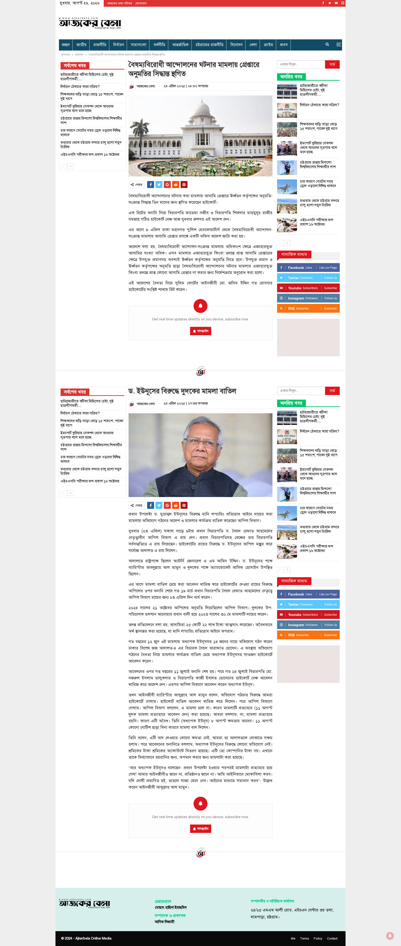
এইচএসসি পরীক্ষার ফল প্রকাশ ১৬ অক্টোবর (316, 222)
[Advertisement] (248, 22)
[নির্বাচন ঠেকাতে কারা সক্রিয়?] (287, 110)
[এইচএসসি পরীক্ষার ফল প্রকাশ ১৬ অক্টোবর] (287, 225)
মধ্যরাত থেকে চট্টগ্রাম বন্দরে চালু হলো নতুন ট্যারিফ (319, 203)
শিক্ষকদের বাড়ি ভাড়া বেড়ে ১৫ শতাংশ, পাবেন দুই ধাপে (318, 126)
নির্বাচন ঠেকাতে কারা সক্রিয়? (319, 105)
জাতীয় (82, 45)
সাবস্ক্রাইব (202, 331)
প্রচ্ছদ (66, 45)
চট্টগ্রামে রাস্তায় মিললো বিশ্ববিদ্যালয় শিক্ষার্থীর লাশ (318, 164)
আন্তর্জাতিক (180, 45)
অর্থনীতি (159, 45)
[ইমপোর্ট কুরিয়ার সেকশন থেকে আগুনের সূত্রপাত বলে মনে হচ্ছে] (287, 148)
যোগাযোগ (141, 3)
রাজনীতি (100, 45)
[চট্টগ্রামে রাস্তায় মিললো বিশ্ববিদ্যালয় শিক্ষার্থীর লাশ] (287, 167)
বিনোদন (236, 45)
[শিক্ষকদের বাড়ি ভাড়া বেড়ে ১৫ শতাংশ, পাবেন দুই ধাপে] (287, 129)
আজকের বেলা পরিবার (119, 3)
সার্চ (332, 64)
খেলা (253, 45)
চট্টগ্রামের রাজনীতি (209, 45)
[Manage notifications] (390, 936)
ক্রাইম (268, 45)
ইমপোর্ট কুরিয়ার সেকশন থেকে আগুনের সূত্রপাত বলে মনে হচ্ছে (318, 148)
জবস (284, 45)
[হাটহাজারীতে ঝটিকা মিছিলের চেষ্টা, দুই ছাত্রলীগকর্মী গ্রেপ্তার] (287, 91)
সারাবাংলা (138, 45)
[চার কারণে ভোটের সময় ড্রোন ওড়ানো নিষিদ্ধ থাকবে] (287, 186)
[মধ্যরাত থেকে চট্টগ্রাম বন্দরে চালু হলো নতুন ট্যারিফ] (287, 206)
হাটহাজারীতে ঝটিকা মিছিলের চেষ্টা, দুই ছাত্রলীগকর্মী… (313, 90)
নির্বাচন (118, 45)
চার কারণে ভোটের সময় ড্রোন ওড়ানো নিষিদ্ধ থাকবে (318, 183)
